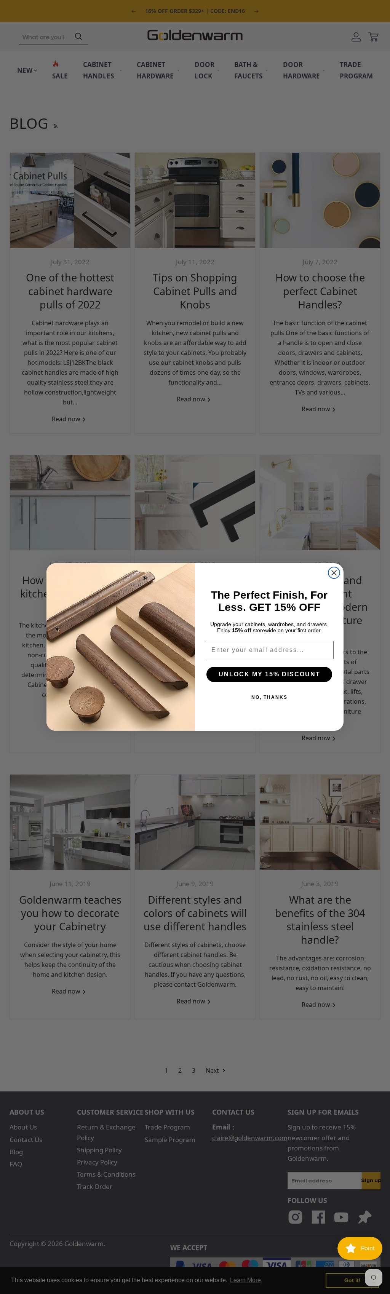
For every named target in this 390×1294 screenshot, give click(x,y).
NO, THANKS (269, 697)
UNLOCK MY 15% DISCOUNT (269, 674)
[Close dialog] (334, 572)
